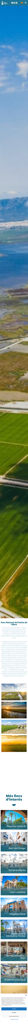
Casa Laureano (17, 892)
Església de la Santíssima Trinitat (15, 935)
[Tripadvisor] (16, 3)
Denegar (14, 1012)
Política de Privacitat (14, 1019)
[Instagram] (12, 3)
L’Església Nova (17, 914)
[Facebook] (14, 3)
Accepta (14, 1008)
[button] (26, 995)
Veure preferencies (14, 1016)
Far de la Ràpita (16, 870)
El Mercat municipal (14, 980)
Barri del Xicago (17, 848)
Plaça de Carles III (16, 826)
